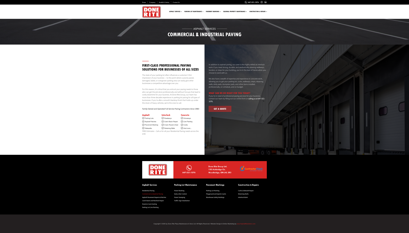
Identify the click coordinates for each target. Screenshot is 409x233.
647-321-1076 (253, 2)
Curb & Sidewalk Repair (246, 191)
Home (144, 2)
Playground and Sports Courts (216, 194)
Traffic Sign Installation (182, 201)
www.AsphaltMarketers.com (246, 224)
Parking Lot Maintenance (193, 11)
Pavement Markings (213, 11)
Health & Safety (164, 2)
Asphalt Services (175, 11)
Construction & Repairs (257, 11)
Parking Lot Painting (212, 191)
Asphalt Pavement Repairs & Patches (154, 197)
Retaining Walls (243, 194)
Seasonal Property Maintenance (234, 11)
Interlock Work (243, 197)
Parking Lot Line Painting (150, 207)
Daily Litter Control (180, 194)
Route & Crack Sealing (149, 204)
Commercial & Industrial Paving (152, 194)
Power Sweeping (179, 197)
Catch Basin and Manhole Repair (153, 201)
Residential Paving (148, 191)
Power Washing (179, 191)
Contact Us (176, 2)
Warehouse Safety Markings (215, 197)
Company (152, 2)
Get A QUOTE (220, 108)
